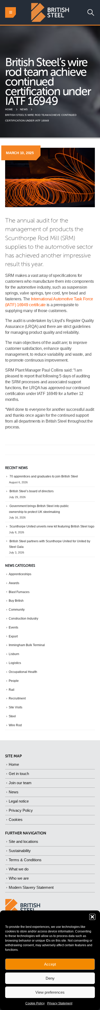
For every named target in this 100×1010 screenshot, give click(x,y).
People (14, 681)
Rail (11, 690)
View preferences (50, 992)
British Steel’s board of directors (31, 491)
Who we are (19, 878)
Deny (50, 978)
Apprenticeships (20, 574)
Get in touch (19, 773)
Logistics (15, 663)
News (13, 792)
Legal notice (19, 801)
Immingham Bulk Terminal (27, 645)
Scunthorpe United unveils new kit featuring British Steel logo (51, 526)
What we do (18, 869)
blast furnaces (19, 592)
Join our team (20, 783)
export (13, 636)
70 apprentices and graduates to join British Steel (43, 476)
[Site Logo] (50, 12)
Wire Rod (15, 725)
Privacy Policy (21, 810)
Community (17, 609)
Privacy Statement (59, 1003)
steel (12, 716)
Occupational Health (23, 672)
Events (13, 627)
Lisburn (14, 654)
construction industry (23, 618)
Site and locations (23, 841)
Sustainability (20, 850)
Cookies (16, 819)
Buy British (16, 600)
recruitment (17, 698)
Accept (50, 964)
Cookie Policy (35, 1003)
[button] (92, 916)
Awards (14, 583)
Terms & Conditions (25, 860)
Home (14, 764)
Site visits (15, 707)
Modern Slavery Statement (31, 887)
